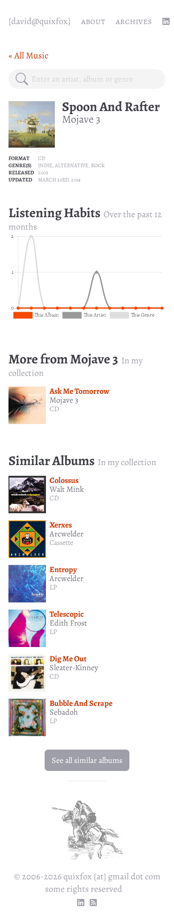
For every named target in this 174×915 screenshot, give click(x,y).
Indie (45, 165)
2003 (43, 172)
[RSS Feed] (93, 902)
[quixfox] (39, 21)
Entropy (63, 569)
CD (41, 158)
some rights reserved (83, 889)
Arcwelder (66, 533)
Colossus (64, 480)
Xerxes (61, 524)
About (93, 21)
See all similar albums (87, 760)
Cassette (61, 543)
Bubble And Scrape (81, 703)
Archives (134, 21)
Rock (98, 165)
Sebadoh (64, 712)
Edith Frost (68, 623)
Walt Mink (67, 489)
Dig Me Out (68, 658)
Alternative (71, 165)
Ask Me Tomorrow (79, 391)
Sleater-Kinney (74, 667)
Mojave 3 (81, 119)
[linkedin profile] (166, 21)
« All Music (28, 55)
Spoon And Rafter (111, 106)
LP (53, 587)
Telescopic (67, 614)
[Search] (22, 79)
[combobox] (95, 79)
